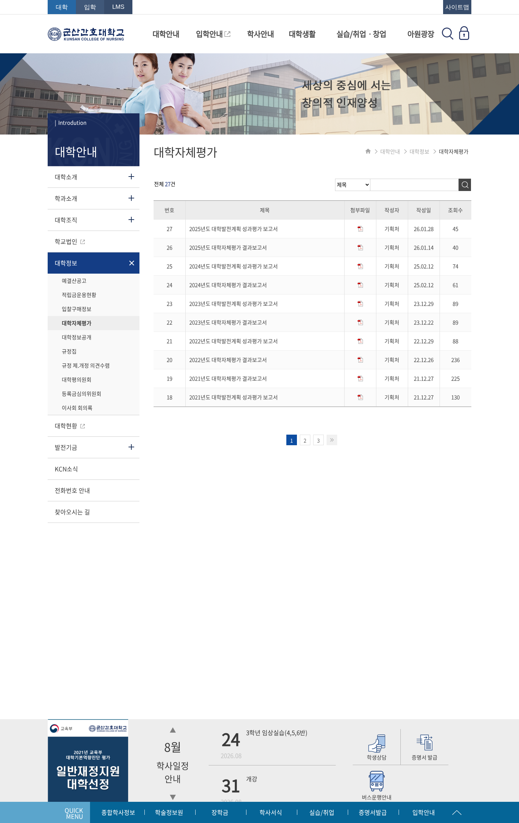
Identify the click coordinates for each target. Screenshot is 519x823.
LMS (118, 7)
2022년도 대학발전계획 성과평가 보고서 (233, 341)
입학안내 (210, 33)
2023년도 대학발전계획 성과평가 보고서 (233, 304)
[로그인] (464, 37)
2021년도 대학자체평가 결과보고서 (228, 378)
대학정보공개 (76, 337)
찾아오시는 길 (72, 511)
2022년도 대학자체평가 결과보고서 (228, 360)
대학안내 (166, 33)
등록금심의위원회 (81, 394)
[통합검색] (448, 37)
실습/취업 (321, 812)
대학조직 (66, 219)
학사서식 (271, 812)
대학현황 (67, 425)
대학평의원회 (76, 379)
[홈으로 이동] (368, 151)
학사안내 (260, 33)
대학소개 (66, 176)
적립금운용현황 (79, 295)
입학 (90, 7)
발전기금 (66, 447)
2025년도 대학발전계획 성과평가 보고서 (233, 229)
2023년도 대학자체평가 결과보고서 (228, 322)
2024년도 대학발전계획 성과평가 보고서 (233, 266)
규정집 (69, 351)
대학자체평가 (76, 323)
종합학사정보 (118, 812)
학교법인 (67, 241)
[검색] (465, 185)
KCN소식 (66, 468)
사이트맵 (457, 7)
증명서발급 (373, 812)
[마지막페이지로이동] (332, 440)
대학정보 (66, 262)
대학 (62, 7)
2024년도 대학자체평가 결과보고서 (228, 285)
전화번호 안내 (72, 490)
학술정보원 (169, 812)
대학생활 (302, 33)
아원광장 (420, 33)
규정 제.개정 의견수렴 (86, 365)
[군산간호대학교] (86, 37)
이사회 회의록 (77, 408)
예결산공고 (74, 281)
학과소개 (66, 198)
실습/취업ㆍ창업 (361, 33)
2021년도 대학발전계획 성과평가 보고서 (233, 397)
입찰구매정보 (76, 309)
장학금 (219, 812)
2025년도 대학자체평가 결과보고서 (228, 247)
